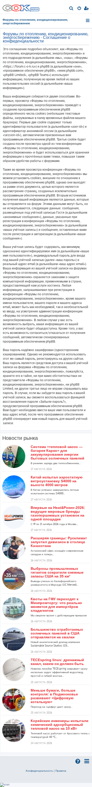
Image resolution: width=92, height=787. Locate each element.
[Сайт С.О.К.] (21, 6)
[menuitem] (71, 9)
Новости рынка (20, 438)
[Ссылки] (88, 20)
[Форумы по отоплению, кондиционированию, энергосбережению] (34, 10)
